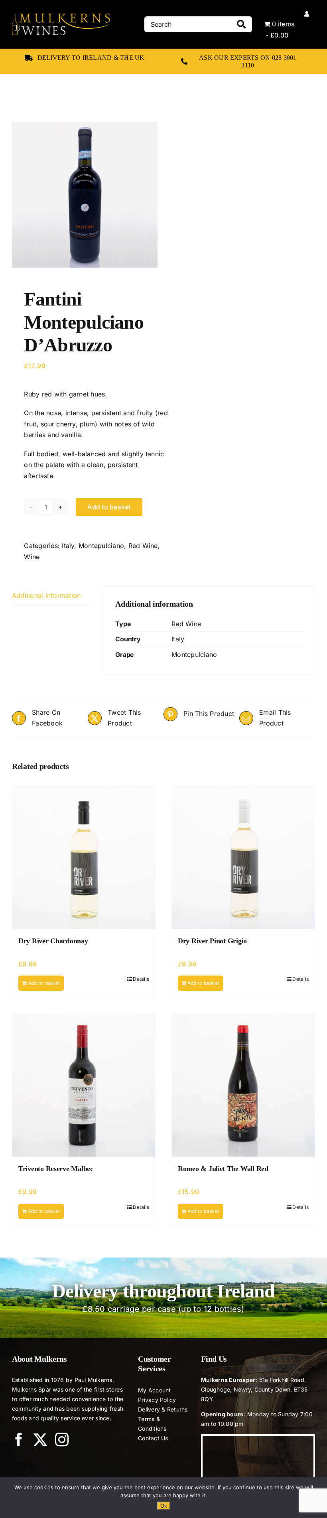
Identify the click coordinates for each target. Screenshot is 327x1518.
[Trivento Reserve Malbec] (83, 1085)
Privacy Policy (157, 1399)
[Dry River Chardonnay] (83, 857)
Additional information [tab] (46, 595)
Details (141, 979)
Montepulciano (101, 546)
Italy (68, 546)
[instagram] (62, 1439)
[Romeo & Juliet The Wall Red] (243, 1085)
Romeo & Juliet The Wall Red (223, 1169)
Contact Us (153, 1438)
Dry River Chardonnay (53, 941)
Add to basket (108, 507)
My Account (154, 1390)
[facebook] (19, 1439)
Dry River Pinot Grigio (212, 941)
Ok (163, 1506)
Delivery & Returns (162, 1409)
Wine (31, 557)
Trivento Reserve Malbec (55, 1169)
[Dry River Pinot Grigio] (243, 857)
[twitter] (40, 1439)
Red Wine (143, 546)
